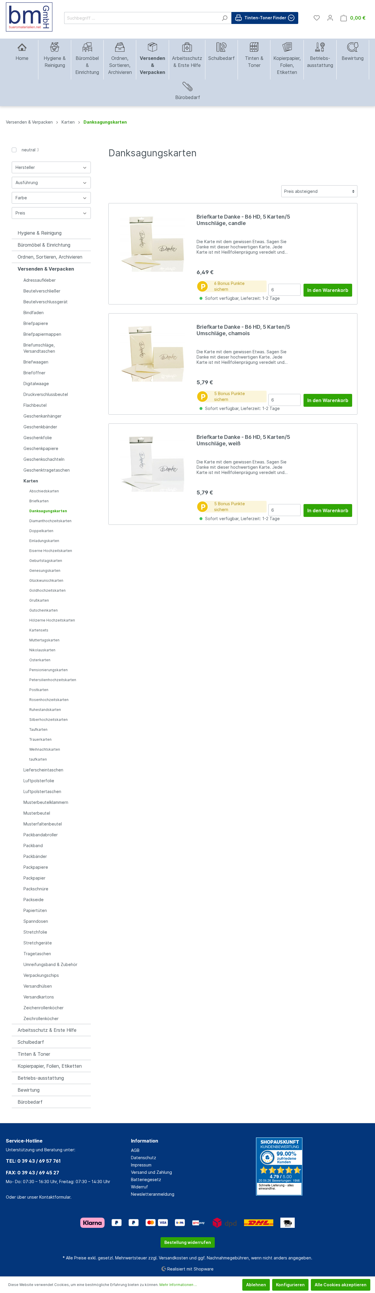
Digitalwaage (36, 383)
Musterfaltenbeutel (42, 823)
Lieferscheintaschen (43, 769)
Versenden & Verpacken (46, 269)
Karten (30, 480)
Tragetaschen (37, 953)
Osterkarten (39, 660)
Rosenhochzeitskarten (49, 699)
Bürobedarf (30, 1102)
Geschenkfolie (37, 437)
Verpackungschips (41, 975)
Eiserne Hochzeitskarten (50, 550)
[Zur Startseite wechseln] (29, 17)
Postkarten (38, 690)
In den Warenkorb (327, 290)
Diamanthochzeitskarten (50, 521)
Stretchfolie (35, 931)
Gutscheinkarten (43, 610)
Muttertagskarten (44, 640)
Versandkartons (38, 996)
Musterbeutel (36, 813)
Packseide (33, 899)
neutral (30, 149)
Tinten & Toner (34, 1054)
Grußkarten (39, 600)
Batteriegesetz (146, 1179)
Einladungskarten (44, 541)
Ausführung (27, 182)
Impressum (141, 1164)
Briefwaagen (35, 361)
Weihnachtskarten (44, 749)
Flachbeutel (35, 405)
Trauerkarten (40, 739)
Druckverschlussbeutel (45, 394)
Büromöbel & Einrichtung (44, 245)
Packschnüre (35, 888)
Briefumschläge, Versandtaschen (39, 348)
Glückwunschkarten (46, 580)
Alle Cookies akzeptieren (341, 1284)
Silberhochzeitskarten (48, 719)
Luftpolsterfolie (38, 780)
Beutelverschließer (41, 290)
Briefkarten (39, 501)
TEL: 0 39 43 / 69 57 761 (33, 1161)
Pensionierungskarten (48, 670)
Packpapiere (35, 867)
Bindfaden (33, 312)
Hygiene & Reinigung (40, 233)
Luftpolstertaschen (42, 791)
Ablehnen (256, 1284)
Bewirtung (29, 1090)
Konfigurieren (290, 1284)
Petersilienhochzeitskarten (52, 680)
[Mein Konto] (330, 17)
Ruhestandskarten (45, 709)
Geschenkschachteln (43, 459)
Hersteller (25, 167)
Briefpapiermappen (42, 334)
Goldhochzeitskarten (47, 590)
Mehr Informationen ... (178, 1284)
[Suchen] (224, 18)
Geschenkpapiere (40, 448)
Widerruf (139, 1186)
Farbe (21, 197)
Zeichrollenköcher (41, 1018)
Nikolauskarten (42, 650)
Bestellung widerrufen (187, 1242)
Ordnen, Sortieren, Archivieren (50, 257)
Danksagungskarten (48, 511)
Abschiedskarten (44, 491)
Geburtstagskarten (45, 560)
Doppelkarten (41, 531)
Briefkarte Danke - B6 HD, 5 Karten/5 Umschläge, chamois (243, 330)
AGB (135, 1150)
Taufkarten (38, 729)
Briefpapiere (35, 323)
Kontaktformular (54, 1197)
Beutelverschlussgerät (45, 301)
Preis (20, 212)
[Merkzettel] (316, 17)
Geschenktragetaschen (46, 470)
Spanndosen (35, 921)
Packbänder (35, 856)
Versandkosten (173, 1257)
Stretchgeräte (37, 942)
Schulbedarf (31, 1042)
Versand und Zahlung (151, 1172)
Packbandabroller (40, 834)
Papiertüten (35, 910)
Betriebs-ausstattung (41, 1078)
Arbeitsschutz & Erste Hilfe (47, 1030)
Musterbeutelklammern (45, 802)
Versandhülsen (37, 986)
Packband (33, 845)
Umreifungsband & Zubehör (50, 964)
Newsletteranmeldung (152, 1194)
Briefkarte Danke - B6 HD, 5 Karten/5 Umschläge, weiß (243, 440)
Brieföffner (34, 372)
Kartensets (38, 630)
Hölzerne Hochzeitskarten (52, 620)
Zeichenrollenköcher (43, 1007)
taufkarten (38, 759)
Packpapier (34, 877)
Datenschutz (143, 1157)
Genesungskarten (44, 570)
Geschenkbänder (40, 426)
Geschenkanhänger (42, 415)
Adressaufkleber (39, 280)
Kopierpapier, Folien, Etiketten (50, 1066)
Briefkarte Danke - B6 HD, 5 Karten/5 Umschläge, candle (243, 220)
